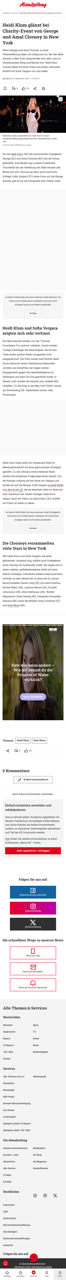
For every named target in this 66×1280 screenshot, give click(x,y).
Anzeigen (33, 313)
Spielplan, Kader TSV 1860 (16, 1130)
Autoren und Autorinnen (15, 1148)
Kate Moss (14, 605)
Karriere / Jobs (10, 1155)
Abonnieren (9, 1161)
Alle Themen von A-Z (13, 1076)
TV (34, 1032)
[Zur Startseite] (33, 7)
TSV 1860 (8, 1052)
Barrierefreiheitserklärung (16, 1225)
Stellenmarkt (39, 1076)
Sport (35, 1025)
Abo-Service (9, 1168)
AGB (5, 1211)
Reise (36, 1045)
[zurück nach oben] (34, 1257)
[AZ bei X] (55, 1196)
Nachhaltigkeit (40, 1052)
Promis (14, 13)
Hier (7, 838)
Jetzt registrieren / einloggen (33, 850)
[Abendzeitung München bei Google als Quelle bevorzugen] (44, 88)
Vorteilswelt (9, 1117)
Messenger (9, 1090)
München (8, 1025)
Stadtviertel (9, 1032)
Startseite (6, 13)
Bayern (6, 1038)
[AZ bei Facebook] (35, 1196)
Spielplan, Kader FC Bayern (17, 1123)
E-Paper (7, 1175)
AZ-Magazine (40, 1161)
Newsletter (8, 1083)
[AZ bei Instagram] (45, 1196)
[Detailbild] (60, 99)
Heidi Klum (17, 154)
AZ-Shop (37, 1155)
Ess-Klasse (8, 1110)
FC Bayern (8, 1045)
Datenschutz (9, 1218)
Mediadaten (39, 1148)
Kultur (36, 1038)
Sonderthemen (40, 1168)
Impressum (9, 1205)
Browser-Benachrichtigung (16, 1103)
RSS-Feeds (8, 1096)
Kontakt (7, 1181)
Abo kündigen (10, 1231)
